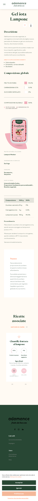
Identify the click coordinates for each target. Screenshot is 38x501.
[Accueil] (19, 4)
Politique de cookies (15, 477)
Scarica (31, 25)
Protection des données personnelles (18, 498)
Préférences (19, 494)
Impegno (12, 443)
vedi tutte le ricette (17, 327)
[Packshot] (19, 130)
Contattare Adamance (13, 455)
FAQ (10, 460)
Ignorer (19, 488)
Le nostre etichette (15, 440)
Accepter (19, 483)
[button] (12, 384)
